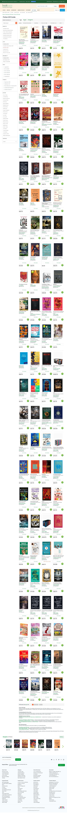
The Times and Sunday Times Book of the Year (35, 476)
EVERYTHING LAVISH (6, 12)
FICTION (12, 12)
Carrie (43, 501)
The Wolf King (44, 691)
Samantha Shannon (33, 150)
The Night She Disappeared (35, 447)
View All (61, 736)
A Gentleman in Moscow (46, 39)
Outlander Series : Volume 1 (58, 176)
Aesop (43, 205)
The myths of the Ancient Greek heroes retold (46, 557)
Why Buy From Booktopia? (38, 772)
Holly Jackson (21, 692)
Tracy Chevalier (5, 130)
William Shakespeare (6, 135)
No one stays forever (57, 692)
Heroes (43, 555)
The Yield (55, 501)
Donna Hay (35, 787)
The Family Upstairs (45, 338)
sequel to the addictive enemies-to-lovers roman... (46, 150)
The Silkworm (32, 39)
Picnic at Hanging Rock (57, 338)
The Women (21, 664)
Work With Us (36, 777)
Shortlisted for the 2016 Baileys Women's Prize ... (23, 231)
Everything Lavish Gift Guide (24, 727)
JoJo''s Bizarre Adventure (35, 664)
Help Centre (4, 769)
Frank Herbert (5, 106)
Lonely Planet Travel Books (7, 794)
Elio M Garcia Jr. (52, 422)
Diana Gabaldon (5, 103)
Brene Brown (36, 782)
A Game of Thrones (21, 783)
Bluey (3, 784)
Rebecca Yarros (27, 720)
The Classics (5, 38)
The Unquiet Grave (33, 691)
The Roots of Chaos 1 (34, 367)
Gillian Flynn (5, 108)
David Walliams (36, 784)
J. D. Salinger (21, 285)
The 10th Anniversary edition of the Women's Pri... (58, 476)
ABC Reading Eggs (5, 782)
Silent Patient (32, 338)
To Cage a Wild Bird (22, 121)
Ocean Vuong (5, 120)
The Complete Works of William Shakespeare (46, 176)
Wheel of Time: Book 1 (34, 67)
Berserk (31, 313)
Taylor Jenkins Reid (37, 798)
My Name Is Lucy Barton (57, 202)
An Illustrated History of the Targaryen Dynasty (46, 421)
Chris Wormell (50, 124)
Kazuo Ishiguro (33, 477)
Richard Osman (21, 97)
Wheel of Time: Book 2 (23, 393)
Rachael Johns (32, 122)
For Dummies (4, 788)
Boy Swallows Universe (23, 66)
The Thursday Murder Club (24, 94)
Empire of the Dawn (45, 582)
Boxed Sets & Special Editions (8, 30)
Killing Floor (55, 121)
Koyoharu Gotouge (56, 368)
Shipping (19, 769)
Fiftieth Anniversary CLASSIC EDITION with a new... (47, 503)
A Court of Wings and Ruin (46, 311)
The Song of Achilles (57, 474)
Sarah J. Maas (21, 178)
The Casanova (33, 637)
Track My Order (20, 771)
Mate (54, 148)
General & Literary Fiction (7, 35)
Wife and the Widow (22, 582)
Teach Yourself (4, 799)
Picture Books (51, 799)
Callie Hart (43, 151)
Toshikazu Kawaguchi (57, 557)
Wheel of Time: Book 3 (46, 67)
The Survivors (21, 528)
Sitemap (3, 777)
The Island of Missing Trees (24, 474)
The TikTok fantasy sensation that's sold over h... (58, 394)
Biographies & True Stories (54, 782)
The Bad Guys (20, 796)
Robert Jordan (5, 123)
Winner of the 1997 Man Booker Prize (34, 231)
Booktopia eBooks (37, 776)
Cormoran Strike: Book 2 (34, 40)
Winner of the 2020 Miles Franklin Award (57, 503)
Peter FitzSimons (36, 794)
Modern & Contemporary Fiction (54, 797)
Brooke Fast (21, 122)
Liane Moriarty (36, 792)
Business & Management (53, 783)
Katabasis (32, 528)
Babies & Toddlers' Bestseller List (55, 771)
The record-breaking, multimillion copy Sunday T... (35, 340)
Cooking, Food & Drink (53, 784)
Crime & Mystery (52, 793)
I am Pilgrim (21, 202)
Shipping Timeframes (21, 775)
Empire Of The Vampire (46, 583)
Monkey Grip (21, 365)
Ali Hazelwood (55, 151)
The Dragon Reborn (45, 66)
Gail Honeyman (33, 557)
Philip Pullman (44, 124)
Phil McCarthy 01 (22, 502)
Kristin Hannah (21, 667)
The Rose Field (44, 121)
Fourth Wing (21, 720)
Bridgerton (20, 784)
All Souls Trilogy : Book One (58, 40)
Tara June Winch (56, 504)
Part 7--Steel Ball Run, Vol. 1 (35, 665)
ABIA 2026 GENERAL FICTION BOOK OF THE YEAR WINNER (24, 557)
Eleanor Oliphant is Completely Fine (33, 556)
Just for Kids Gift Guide (23, 728)
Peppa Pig (4, 798)
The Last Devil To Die (34, 501)
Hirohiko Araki (32, 666)
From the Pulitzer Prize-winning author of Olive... (57, 204)
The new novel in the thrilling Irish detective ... (35, 693)
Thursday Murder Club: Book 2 (47, 448)
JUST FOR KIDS (22, 12)
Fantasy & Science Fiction (7, 33)
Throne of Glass (45, 392)
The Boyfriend (44, 637)
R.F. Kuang (32, 531)
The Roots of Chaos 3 (34, 149)
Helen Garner (5, 111)
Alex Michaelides (33, 341)
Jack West (19, 789)
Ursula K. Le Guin (6, 133)
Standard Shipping (21, 772)
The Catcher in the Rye (23, 284)
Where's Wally (4, 802)
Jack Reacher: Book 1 (57, 122)
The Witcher (20, 799)
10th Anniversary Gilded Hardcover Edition (57, 530)
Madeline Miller (5, 118)
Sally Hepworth (21, 558)
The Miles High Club (22, 639)
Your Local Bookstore (37, 771)
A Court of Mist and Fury (34, 582)
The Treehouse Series (22, 797)
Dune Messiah (33, 257)
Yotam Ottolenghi (37, 802)
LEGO (3, 792)
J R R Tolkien (55, 421)
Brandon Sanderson (6, 98)
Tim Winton (5, 128)
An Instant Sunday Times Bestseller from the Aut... (46, 639)
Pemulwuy (44, 474)
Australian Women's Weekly (7, 783)
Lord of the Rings (21, 792)
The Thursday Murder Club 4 (35, 502)
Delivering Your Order (21, 776)
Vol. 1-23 (54, 367)
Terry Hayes (21, 203)
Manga (50, 798)
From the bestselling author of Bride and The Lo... (58, 150)
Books (4, 14)
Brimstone (44, 148)
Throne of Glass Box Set (46, 528)
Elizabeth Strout (5, 105)
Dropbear (32, 94)
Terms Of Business (5, 774)
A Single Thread (45, 257)
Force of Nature (22, 257)
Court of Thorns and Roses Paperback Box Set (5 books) (58, 448)
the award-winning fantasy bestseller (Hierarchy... (57, 666)
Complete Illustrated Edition (58, 258)
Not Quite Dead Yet (22, 691)
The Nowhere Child (22, 311)
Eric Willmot (44, 476)
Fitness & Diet (51, 788)
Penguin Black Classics (6, 797)
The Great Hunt (22, 392)
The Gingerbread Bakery (57, 637)
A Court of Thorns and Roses (58, 311)
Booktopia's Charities (37, 775)
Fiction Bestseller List (53, 775)
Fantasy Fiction (51, 796)
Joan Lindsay (55, 339)
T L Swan (32, 639)
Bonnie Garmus (33, 395)
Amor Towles (44, 40)
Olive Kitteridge (22, 39)
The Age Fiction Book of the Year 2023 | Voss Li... (23, 448)
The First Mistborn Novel (57, 285)
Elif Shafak (21, 477)
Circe (31, 284)
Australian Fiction (6, 28)
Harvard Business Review (6, 789)
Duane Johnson (39, 314)
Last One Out (55, 691)
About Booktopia (37, 769)
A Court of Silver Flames (23, 175)
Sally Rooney (5, 125)
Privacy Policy (4, 775)
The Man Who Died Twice (46, 447)
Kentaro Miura (32, 314)
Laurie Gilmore (55, 639)
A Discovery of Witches (57, 39)
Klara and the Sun (33, 474)
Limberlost (21, 447)
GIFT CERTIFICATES (29, 12)
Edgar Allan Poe (33, 178)
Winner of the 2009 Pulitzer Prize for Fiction (23, 41)
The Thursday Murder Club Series (25, 721)
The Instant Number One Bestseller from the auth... (23, 666)
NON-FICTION (16, 12)
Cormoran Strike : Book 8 (57, 583)
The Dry (43, 94)
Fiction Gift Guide (17, 14)
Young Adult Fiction (52, 801)
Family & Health (51, 787)
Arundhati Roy (5, 96)
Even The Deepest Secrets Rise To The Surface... (23, 530)
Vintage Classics (5, 801)
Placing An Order (5, 771)
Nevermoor (20, 793)
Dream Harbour (56, 638)
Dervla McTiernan (33, 694)
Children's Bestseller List (53, 772)
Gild (54, 392)
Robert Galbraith (33, 41)
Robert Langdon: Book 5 (46, 230)
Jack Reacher (20, 788)
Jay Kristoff (44, 584)
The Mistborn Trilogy (46, 284)
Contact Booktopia (5, 772)
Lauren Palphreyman (45, 692)
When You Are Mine (22, 501)
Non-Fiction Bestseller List (53, 776)
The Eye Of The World (34, 66)
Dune (19, 787)
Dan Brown (5, 101)
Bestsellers (51, 769)
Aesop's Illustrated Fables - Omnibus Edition (47, 203)
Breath (20, 148)
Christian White (5, 100)
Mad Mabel (21, 555)
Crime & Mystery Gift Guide (24, 729)
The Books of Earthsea (57, 257)
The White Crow (45, 664)
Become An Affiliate (5, 776)
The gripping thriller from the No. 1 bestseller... (47, 666)
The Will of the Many (57, 664)
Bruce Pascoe (36, 783)
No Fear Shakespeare (6, 796)
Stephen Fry (44, 558)
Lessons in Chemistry (34, 392)
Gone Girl (32, 202)
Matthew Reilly (36, 793)
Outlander (55, 175)
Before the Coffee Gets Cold (58, 555)
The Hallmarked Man (57, 582)
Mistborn (55, 284)
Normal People (56, 94)
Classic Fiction (51, 794)
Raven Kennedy (56, 395)
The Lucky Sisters (33, 121)
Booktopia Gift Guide (9, 14)
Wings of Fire (20, 801)
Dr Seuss (3, 787)
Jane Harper (5, 113)
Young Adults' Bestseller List (54, 774)
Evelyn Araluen (33, 96)
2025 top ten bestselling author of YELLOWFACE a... (35, 530)
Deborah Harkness (56, 41)
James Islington (56, 667)
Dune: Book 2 (32, 258)
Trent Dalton (21, 67)
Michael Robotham (22, 503)
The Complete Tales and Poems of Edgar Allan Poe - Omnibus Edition (35, 176)
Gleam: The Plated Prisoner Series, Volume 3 (24, 420)
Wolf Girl (19, 802)
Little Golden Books (5, 793)
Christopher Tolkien (63, 421)
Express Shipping (21, 774)
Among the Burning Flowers (35, 148)
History (50, 789)
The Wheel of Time (21, 798)
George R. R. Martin (45, 422)
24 (26, 704)
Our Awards (35, 774)
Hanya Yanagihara (6, 110)
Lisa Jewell (5, 116)
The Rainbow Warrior (45, 475)
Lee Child (4, 115)
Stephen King (44, 504)
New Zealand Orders (21, 777)
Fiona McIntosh (36, 788)
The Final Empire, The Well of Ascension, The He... (47, 286)
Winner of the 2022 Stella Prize (35, 95)
